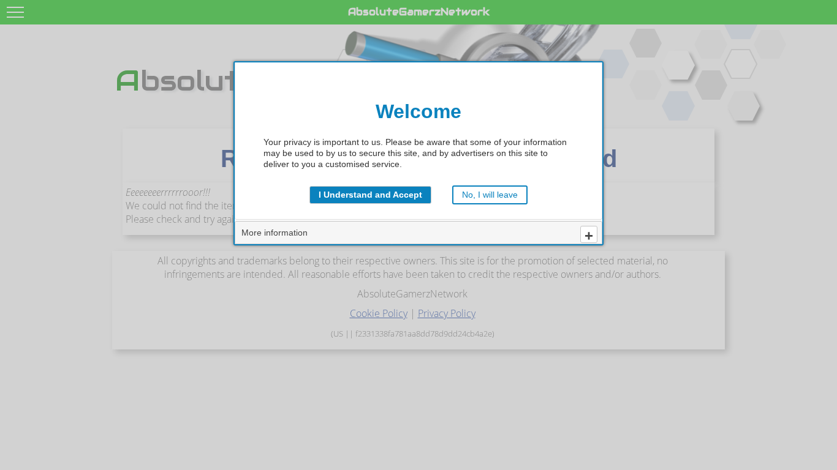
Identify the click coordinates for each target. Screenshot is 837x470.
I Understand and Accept (370, 195)
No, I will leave (490, 195)
